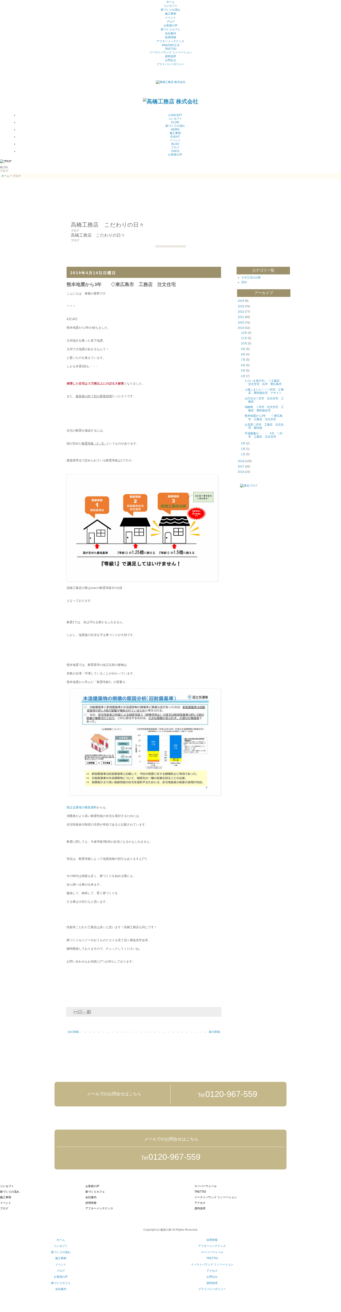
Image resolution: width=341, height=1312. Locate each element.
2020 (241, 322)
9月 (243, 349)
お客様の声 (170, 25)
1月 (243, 454)
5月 (243, 370)
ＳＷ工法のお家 (251, 277)
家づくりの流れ (170, 9)
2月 (243, 449)
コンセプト (170, 5)
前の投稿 (214, 1031)
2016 (241, 471)
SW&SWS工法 (170, 45)
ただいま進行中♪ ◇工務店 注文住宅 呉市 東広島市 (264, 382)
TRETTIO (170, 49)
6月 (243, 365)
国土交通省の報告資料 (82, 807)
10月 (244, 343)
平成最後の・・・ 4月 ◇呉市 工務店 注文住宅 (264, 435)
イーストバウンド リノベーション (170, 52)
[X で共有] (84, 1012)
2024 (241, 300)
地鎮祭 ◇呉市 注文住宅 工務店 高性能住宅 (264, 408)
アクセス (212, 1270)
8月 (243, 354)
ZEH (244, 282)
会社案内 (170, 33)
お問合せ (170, 60)
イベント (170, 17)
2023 (241, 306)
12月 (244, 332)
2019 (241, 328)
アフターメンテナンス (170, 41)
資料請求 (170, 56)
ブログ (170, 21)
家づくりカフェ (170, 29)
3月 (243, 443)
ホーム (170, 1)
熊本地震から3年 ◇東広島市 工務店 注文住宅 (264, 417)
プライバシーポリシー (170, 64)
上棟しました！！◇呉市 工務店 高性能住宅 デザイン (264, 391)
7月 (243, 359)
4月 (243, 376)
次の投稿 (73, 1031)
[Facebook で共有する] (89, 1012)
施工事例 (170, 13)
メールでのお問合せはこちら (113, 1094)
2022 (241, 311)
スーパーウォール (212, 1252)
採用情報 (170, 37)
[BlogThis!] (80, 1012)
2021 (241, 317)
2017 (241, 466)
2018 (241, 461)
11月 (244, 338)
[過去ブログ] (245, 485)
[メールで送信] (75, 1012)
